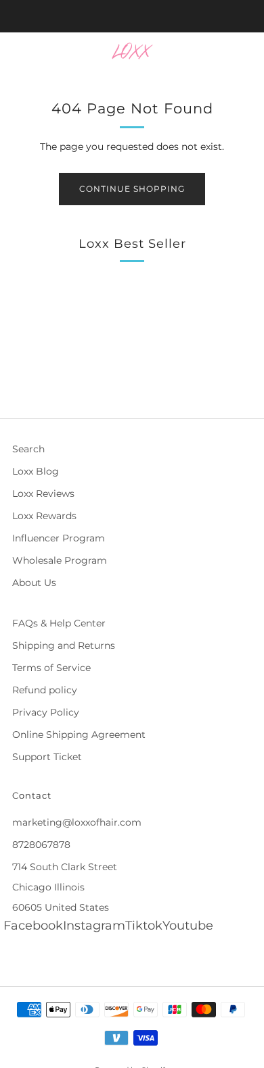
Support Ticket (47, 757)
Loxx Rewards (44, 516)
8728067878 (41, 844)
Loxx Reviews (43, 493)
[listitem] (132, 16)
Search (28, 449)
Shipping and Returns (63, 645)
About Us (34, 583)
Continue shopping (132, 189)
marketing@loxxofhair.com (76, 822)
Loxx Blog (35, 471)
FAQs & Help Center (59, 623)
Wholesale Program (59, 560)
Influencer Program (58, 538)
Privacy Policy (45, 712)
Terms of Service (51, 668)
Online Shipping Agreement (79, 734)
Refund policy (44, 690)
